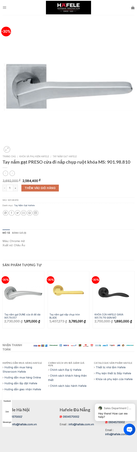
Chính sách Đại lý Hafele (65, 369)
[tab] (6, 233)
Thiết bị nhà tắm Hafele (111, 367)
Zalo (7, 412)
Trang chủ (9, 156)
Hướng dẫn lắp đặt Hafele (20, 383)
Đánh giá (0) (19, 233)
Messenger (7, 422)
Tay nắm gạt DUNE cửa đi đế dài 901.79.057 (22, 316)
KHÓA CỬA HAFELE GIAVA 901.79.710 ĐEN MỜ (109, 316)
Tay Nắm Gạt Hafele (65, 156)
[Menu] (5, 7)
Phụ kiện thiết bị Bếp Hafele (113, 373)
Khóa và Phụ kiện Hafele (34, 156)
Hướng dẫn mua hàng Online (22, 377)
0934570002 (71, 416)
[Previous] (2, 302)
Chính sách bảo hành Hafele (68, 385)
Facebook (7, 401)
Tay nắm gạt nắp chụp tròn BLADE (64, 316)
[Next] (134, 302)
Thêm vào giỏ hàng (40, 188)
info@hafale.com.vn (24, 424)
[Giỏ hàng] (132, 7)
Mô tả (6, 233)
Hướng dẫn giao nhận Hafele (22, 389)
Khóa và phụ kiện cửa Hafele (114, 379)
